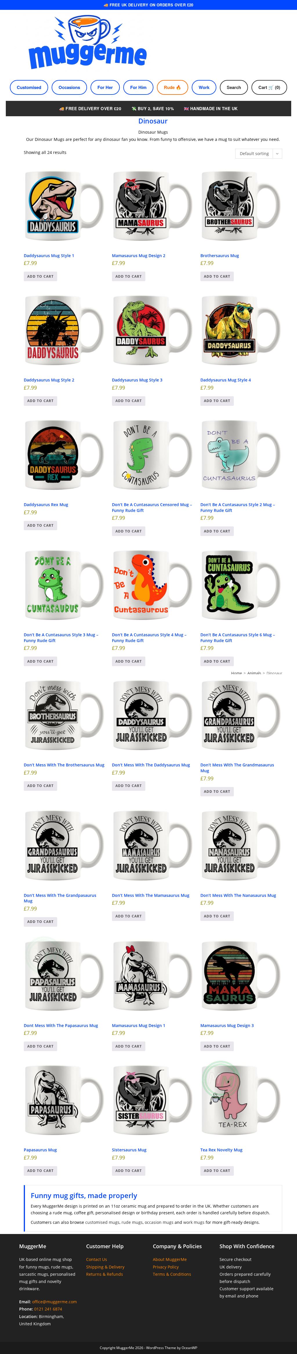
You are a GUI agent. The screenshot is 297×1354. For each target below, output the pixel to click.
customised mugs (102, 1222)
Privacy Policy (166, 1267)
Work (204, 87)
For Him (138, 87)
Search (234, 87)
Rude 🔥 (172, 87)
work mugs (193, 1222)
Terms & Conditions (172, 1274)
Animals (254, 673)
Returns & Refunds (104, 1274)
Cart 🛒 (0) (269, 87)
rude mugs (132, 1222)
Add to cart (40, 276)
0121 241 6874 (48, 1309)
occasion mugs (159, 1222)
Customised (29, 87)
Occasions (69, 87)
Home (236, 673)
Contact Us (96, 1259)
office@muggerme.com (54, 1301)
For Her (105, 87)
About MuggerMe (170, 1259)
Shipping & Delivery (105, 1267)
